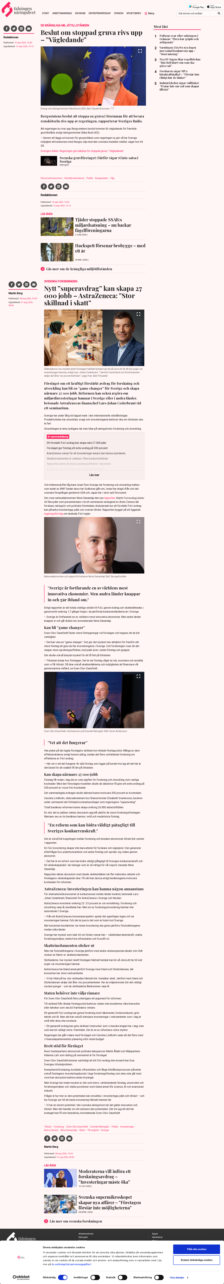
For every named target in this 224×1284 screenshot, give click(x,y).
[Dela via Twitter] (14, 28)
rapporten (109, 498)
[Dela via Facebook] (6, 28)
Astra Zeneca (51, 1130)
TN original (93, 1130)
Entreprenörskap (100, 13)
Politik (90, 178)
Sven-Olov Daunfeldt (77, 1126)
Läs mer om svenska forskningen (76, 1221)
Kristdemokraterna (75, 178)
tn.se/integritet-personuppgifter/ (71, 1264)
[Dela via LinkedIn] (21, 28)
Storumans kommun (52, 178)
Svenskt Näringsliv (100, 1126)
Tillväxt (48, 1126)
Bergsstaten (102, 178)
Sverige (105, 1130)
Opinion (118, 13)
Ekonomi (80, 13)
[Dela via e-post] (29, 28)
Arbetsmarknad (62, 13)
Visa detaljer (177, 1277)
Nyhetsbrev (134, 13)
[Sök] (219, 13)
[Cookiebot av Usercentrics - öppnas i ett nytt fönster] (21, 1277)
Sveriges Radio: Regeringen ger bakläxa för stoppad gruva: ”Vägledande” (82, 151)
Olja (112, 178)
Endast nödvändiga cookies (197, 1260)
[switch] (95, 1277)
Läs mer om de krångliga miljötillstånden (79, 269)
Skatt (82, 1130)
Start (45, 13)
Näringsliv (83, 1237)
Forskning (59, 1126)
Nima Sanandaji (69, 1130)
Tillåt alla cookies (196, 1249)
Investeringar (127, 1126)
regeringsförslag (53, 513)
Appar (155, 1233)
